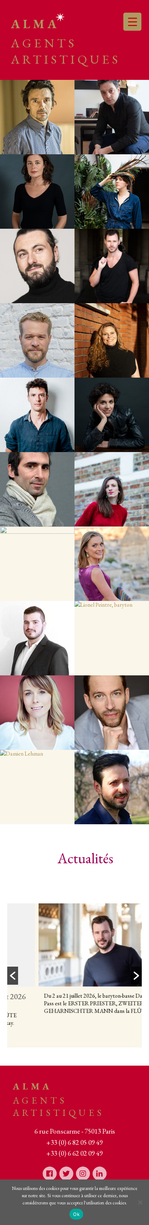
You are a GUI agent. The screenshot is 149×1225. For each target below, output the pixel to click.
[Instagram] (83, 1173)
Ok (76, 1214)
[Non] (140, 1202)
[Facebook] (49, 1173)
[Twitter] (66, 1173)
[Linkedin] (99, 1173)
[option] (81, 964)
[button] (12, 976)
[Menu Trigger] (132, 22)
